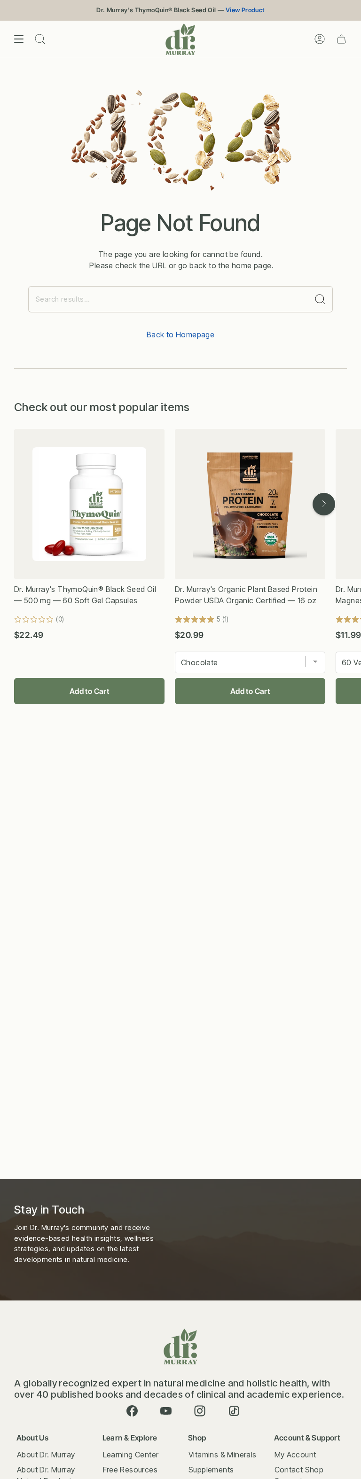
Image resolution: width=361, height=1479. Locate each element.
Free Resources (130, 1469)
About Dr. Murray (46, 1454)
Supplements (211, 1469)
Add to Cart (89, 691)
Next (324, 504)
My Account (295, 1454)
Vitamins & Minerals (222, 1454)
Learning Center (131, 1454)
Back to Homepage (180, 334)
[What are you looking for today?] (320, 299)
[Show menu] (18, 39)
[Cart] (341, 39)
